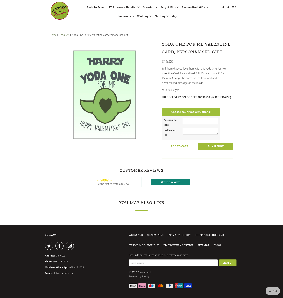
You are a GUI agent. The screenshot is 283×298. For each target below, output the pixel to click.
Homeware (124, 16)
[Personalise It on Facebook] (60, 246)
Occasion (149, 7)
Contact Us (155, 234)
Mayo (175, 16)
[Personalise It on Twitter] (50, 246)
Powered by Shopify (139, 276)
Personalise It (144, 272)
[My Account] (224, 7)
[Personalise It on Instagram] (71, 246)
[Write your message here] (166, 135)
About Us (136, 234)
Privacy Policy (179, 234)
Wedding (143, 16)
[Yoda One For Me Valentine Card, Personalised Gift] (104, 94)
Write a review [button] (170, 182)
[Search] (228, 7)
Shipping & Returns (209, 234)
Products (64, 34)
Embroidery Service (178, 245)
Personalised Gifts (194, 7)
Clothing (160, 16)
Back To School (96, 7)
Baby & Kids (168, 7)
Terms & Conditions (144, 245)
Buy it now (216, 146)
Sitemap (204, 245)
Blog (217, 245)
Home (53, 34)
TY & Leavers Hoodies (123, 7)
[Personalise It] (59, 10)
